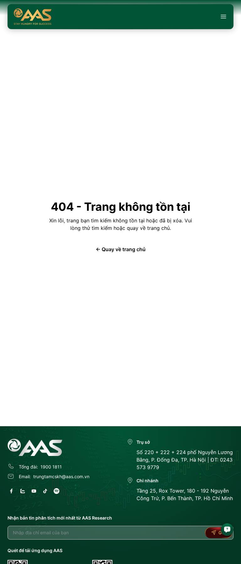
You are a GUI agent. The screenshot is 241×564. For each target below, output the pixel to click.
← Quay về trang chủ (121, 249)
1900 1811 (51, 466)
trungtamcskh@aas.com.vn (61, 476)
